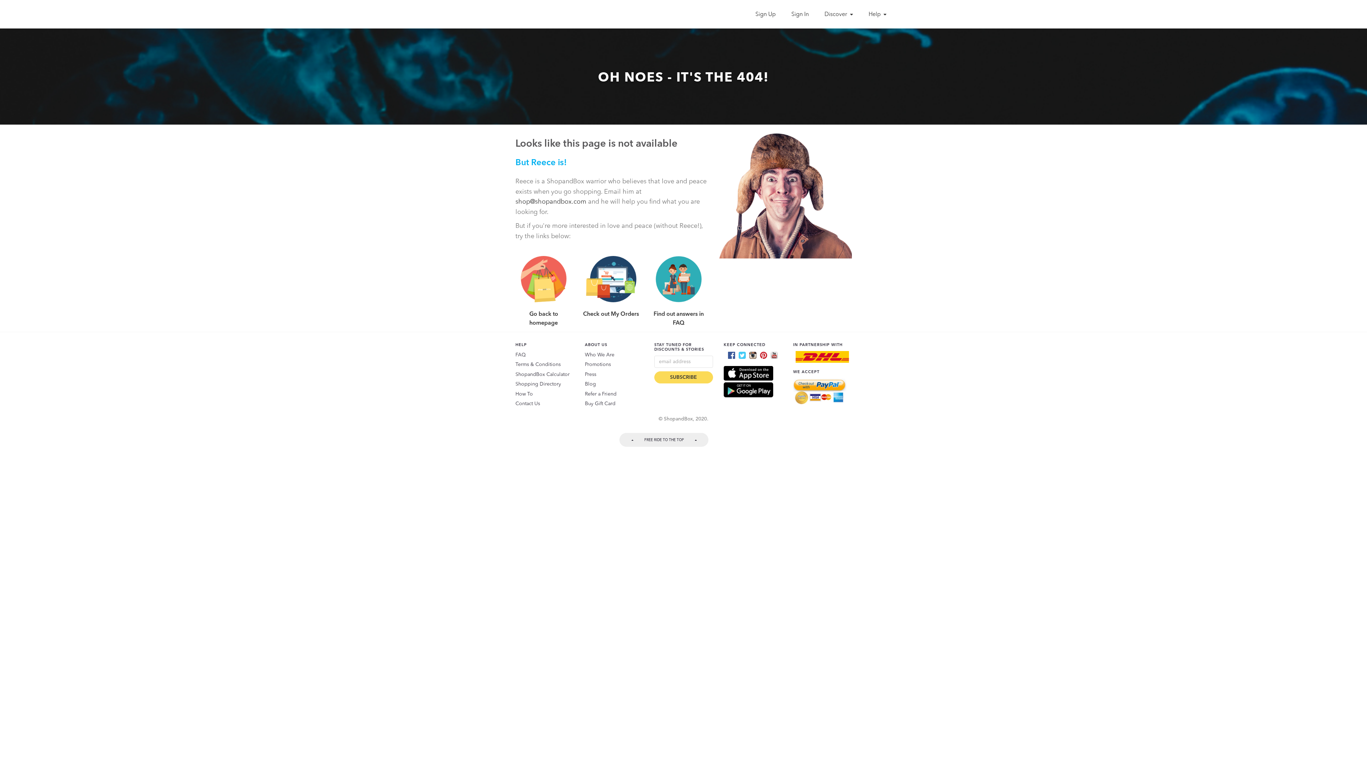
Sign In (800, 14)
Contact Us (527, 403)
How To (524, 394)
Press (590, 374)
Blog (590, 384)
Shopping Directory (538, 384)
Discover (836, 14)
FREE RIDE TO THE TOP (664, 440)
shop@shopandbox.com (550, 202)
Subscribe (683, 377)
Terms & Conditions (538, 364)
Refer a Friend (601, 394)
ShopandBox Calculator (542, 374)
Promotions (598, 364)
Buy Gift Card (600, 403)
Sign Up (765, 14)
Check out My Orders (611, 314)
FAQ (520, 354)
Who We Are (599, 354)
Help (875, 14)
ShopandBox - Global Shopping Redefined (512, 14)
